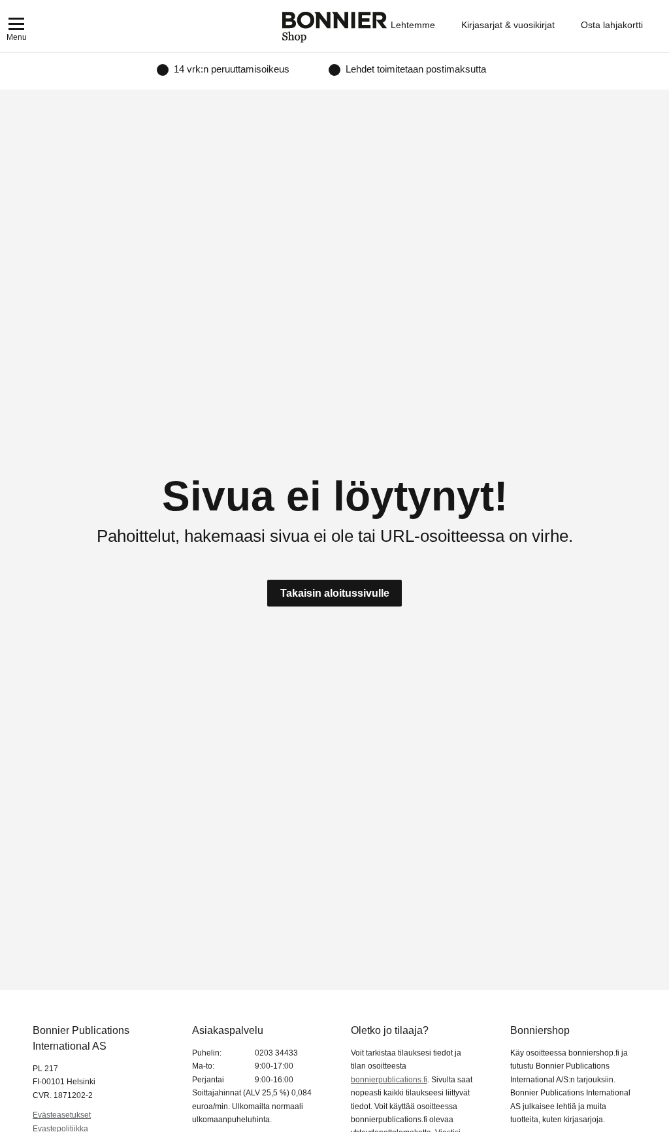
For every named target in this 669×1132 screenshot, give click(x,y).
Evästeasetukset (62, 1115)
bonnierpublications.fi (389, 1079)
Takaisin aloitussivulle (334, 593)
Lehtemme (413, 25)
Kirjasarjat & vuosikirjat (508, 25)
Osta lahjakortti (612, 25)
